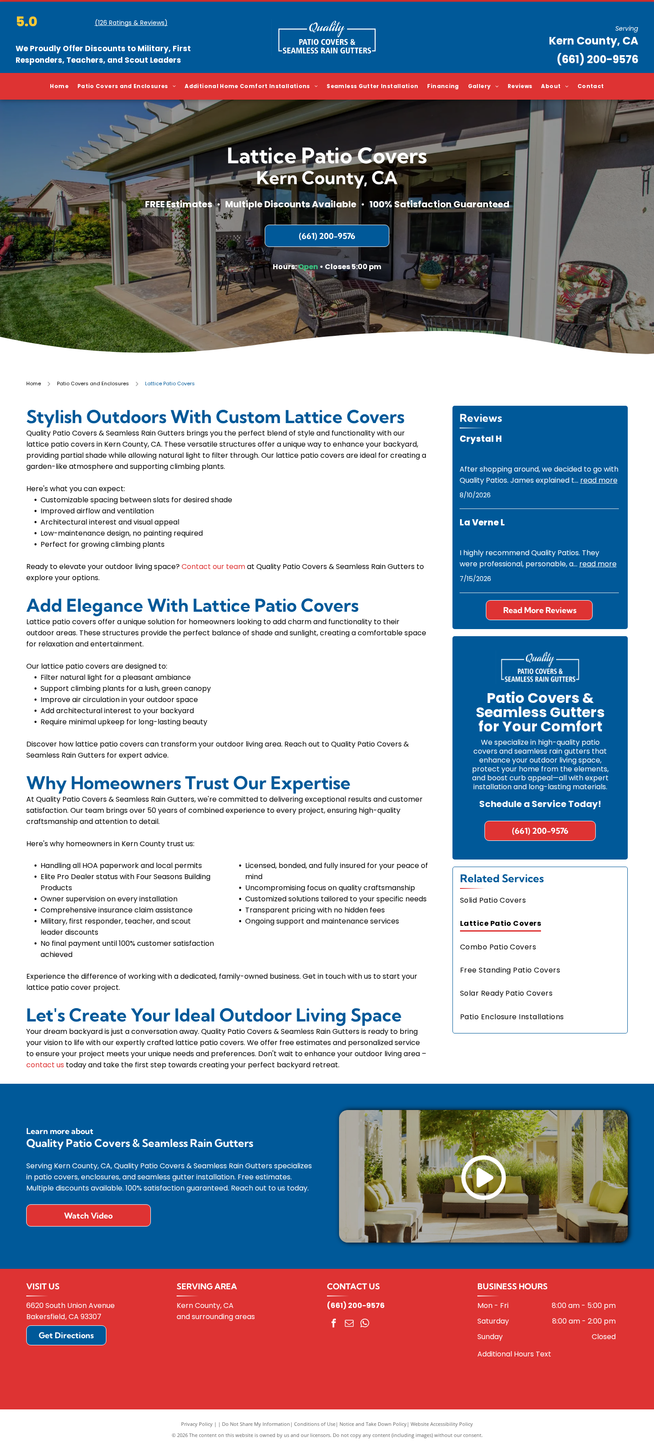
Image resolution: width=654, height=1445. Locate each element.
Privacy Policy (197, 1420)
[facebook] (333, 1320)
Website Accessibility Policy (442, 1420)
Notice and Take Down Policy (373, 1420)
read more (599, 477)
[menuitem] (59, 87)
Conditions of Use (314, 1420)
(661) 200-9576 (597, 59)
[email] (349, 1320)
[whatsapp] (364, 1320)
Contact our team (213, 563)
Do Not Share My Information (256, 1420)
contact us (45, 1061)
